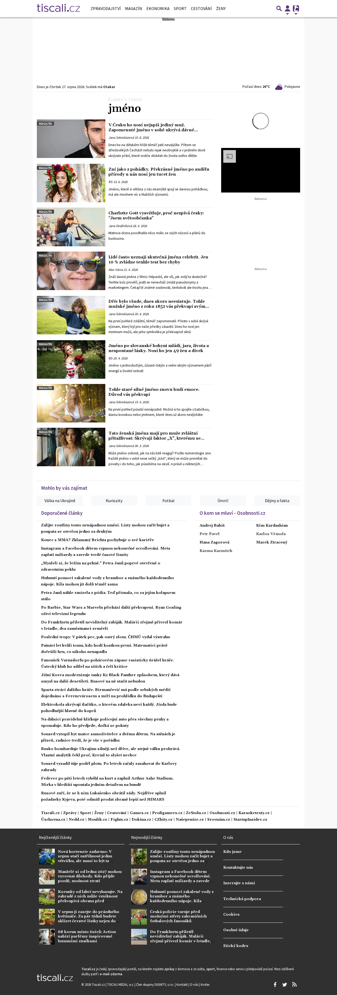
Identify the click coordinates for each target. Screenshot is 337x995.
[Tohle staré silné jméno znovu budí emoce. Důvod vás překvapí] (71, 403)
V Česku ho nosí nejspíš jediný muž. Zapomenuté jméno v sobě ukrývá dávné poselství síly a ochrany (151, 130)
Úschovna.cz (53, 820)
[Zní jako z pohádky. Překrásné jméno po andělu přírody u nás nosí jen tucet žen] (71, 183)
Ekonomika (158, 8)
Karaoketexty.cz (254, 813)
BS (110, 182)
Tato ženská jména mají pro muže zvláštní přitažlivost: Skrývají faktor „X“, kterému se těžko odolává (154, 438)
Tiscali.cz (50, 813)
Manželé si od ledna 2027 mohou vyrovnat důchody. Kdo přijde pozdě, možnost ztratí (90, 876)
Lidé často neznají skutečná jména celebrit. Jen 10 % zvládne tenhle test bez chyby (158, 259)
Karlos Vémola (271, 534)
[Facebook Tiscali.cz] (275, 985)
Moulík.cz (97, 820)
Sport (180, 8)
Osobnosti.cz (222, 813)
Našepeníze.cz (190, 820)
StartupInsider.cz (250, 820)
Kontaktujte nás (238, 867)
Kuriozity (114, 500)
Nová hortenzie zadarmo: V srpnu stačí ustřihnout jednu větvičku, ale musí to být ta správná (85, 858)
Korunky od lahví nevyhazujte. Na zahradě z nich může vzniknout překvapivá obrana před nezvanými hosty (90, 899)
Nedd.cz (76, 820)
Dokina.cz (141, 820)
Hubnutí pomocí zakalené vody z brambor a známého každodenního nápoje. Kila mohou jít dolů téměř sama (182, 899)
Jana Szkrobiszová (121, 138)
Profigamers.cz (167, 813)
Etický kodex (235, 946)
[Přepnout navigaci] (287, 8)
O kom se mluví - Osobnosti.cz (232, 513)
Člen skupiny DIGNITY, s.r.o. (155, 984)
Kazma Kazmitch (216, 551)
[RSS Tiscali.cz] (294, 985)
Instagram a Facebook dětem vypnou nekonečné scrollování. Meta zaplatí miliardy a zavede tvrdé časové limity (180, 878)
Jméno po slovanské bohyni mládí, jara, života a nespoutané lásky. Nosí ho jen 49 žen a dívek (158, 348)
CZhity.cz (163, 820)
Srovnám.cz (218, 820)
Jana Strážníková (120, 226)
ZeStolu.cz (196, 813)
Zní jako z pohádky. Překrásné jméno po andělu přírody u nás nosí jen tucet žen (158, 172)
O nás (194, 984)
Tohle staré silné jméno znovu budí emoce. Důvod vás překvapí (154, 392)
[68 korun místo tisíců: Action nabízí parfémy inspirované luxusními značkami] (47, 937)
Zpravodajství (106, 8)
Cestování (201, 8)
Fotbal (168, 500)
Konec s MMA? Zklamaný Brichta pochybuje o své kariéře (97, 540)
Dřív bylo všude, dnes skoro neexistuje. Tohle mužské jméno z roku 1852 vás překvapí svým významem (156, 306)
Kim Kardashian (272, 525)
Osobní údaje (236, 930)
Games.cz (139, 813)
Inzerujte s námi (239, 883)
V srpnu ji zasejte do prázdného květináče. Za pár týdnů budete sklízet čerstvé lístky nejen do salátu (88, 919)
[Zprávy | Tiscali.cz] (58, 8)
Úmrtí (222, 500)
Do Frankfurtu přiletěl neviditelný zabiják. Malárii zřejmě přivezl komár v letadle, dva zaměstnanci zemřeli (180, 939)
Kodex (205, 984)
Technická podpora (242, 899)
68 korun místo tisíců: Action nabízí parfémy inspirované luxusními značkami (87, 937)
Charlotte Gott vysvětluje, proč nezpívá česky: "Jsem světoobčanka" (156, 215)
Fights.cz (119, 820)
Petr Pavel (210, 534)
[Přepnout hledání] (279, 8)
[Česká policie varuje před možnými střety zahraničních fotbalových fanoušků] (139, 917)
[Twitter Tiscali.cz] (285, 985)
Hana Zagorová (214, 542)
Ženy (221, 8)
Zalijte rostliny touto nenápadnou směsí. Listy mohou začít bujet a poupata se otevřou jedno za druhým (182, 858)
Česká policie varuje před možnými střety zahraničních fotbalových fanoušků (178, 917)
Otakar (109, 86)
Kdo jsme (232, 851)
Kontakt (182, 984)
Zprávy (70, 813)
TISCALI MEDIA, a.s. (121, 984)
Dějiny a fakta (277, 500)
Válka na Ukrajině (59, 500)
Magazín (133, 8)
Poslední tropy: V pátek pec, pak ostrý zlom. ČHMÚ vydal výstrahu (105, 637)
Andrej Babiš (212, 525)
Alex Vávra (115, 269)
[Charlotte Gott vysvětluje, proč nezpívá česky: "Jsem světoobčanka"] (71, 227)
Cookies (231, 914)
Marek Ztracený (271, 542)
